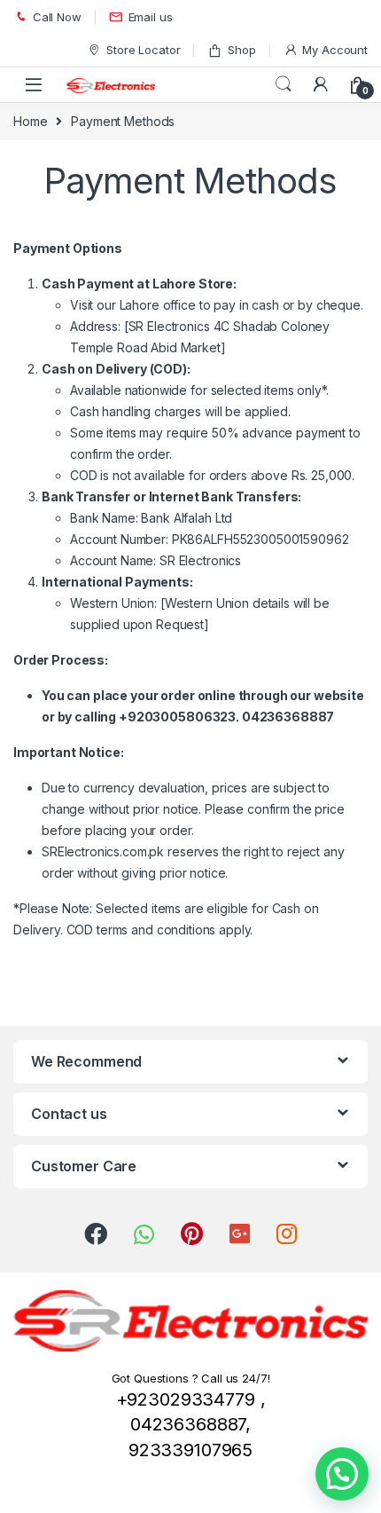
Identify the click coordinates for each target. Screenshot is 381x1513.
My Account (335, 50)
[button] (342, 1474)
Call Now (57, 17)
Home (30, 121)
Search (283, 84)
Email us (150, 17)
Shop (241, 50)
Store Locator (143, 50)
